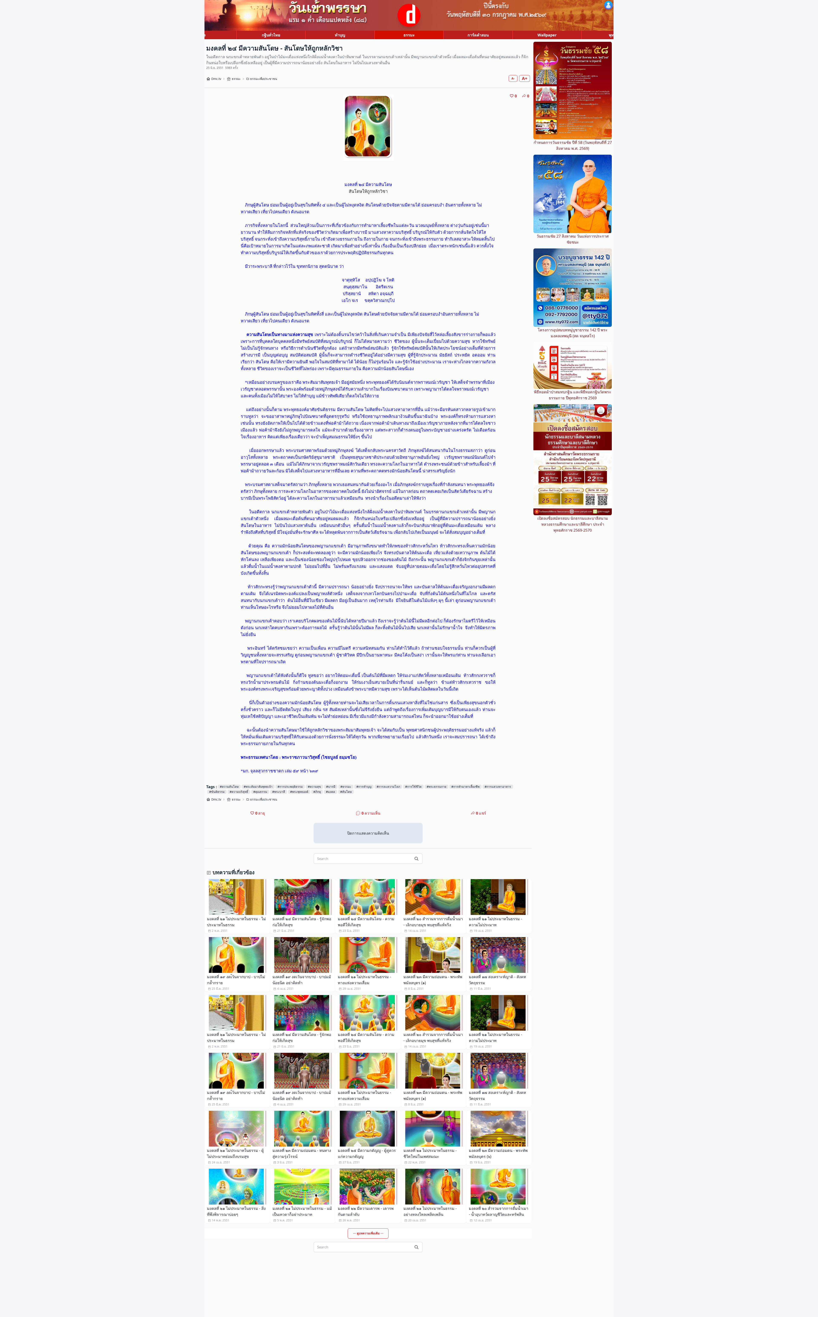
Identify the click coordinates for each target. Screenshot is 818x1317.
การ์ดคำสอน (478, 35)
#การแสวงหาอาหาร (498, 787)
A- (513, 78)
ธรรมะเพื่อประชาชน (263, 79)
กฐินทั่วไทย (271, 35)
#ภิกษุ (317, 792)
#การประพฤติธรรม (290, 787)
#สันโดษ (346, 792)
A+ (524, 78)
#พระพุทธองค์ (299, 792)
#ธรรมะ (345, 787)
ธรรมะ (409, 35)
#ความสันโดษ (229, 787)
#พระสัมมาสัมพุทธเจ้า (258, 787)
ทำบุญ (340, 35)
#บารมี (330, 787)
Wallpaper (547, 35)
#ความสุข (314, 787)
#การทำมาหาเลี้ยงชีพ (465, 787)
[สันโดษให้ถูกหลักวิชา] (368, 128)
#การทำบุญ (364, 787)
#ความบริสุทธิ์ (239, 792)
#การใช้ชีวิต (413, 787)
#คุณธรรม (260, 792)
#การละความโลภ (388, 787)
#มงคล (330, 792)
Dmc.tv (216, 79)
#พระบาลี (278, 792)
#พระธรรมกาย (436, 787)
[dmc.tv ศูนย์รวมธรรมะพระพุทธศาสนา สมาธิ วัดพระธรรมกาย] (409, 15)
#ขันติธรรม (217, 792)
